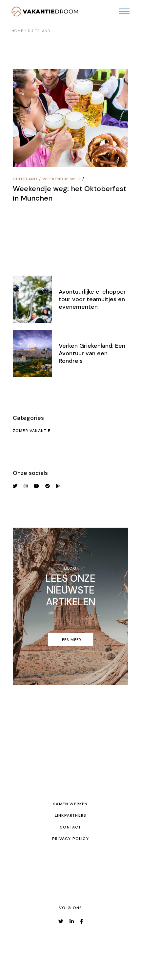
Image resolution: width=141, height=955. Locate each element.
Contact (70, 827)
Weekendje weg (61, 179)
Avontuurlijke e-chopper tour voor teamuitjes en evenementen (92, 299)
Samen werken (70, 804)
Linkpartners (70, 815)
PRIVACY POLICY (70, 838)
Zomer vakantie (32, 430)
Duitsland (25, 179)
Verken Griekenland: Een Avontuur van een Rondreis (92, 353)
